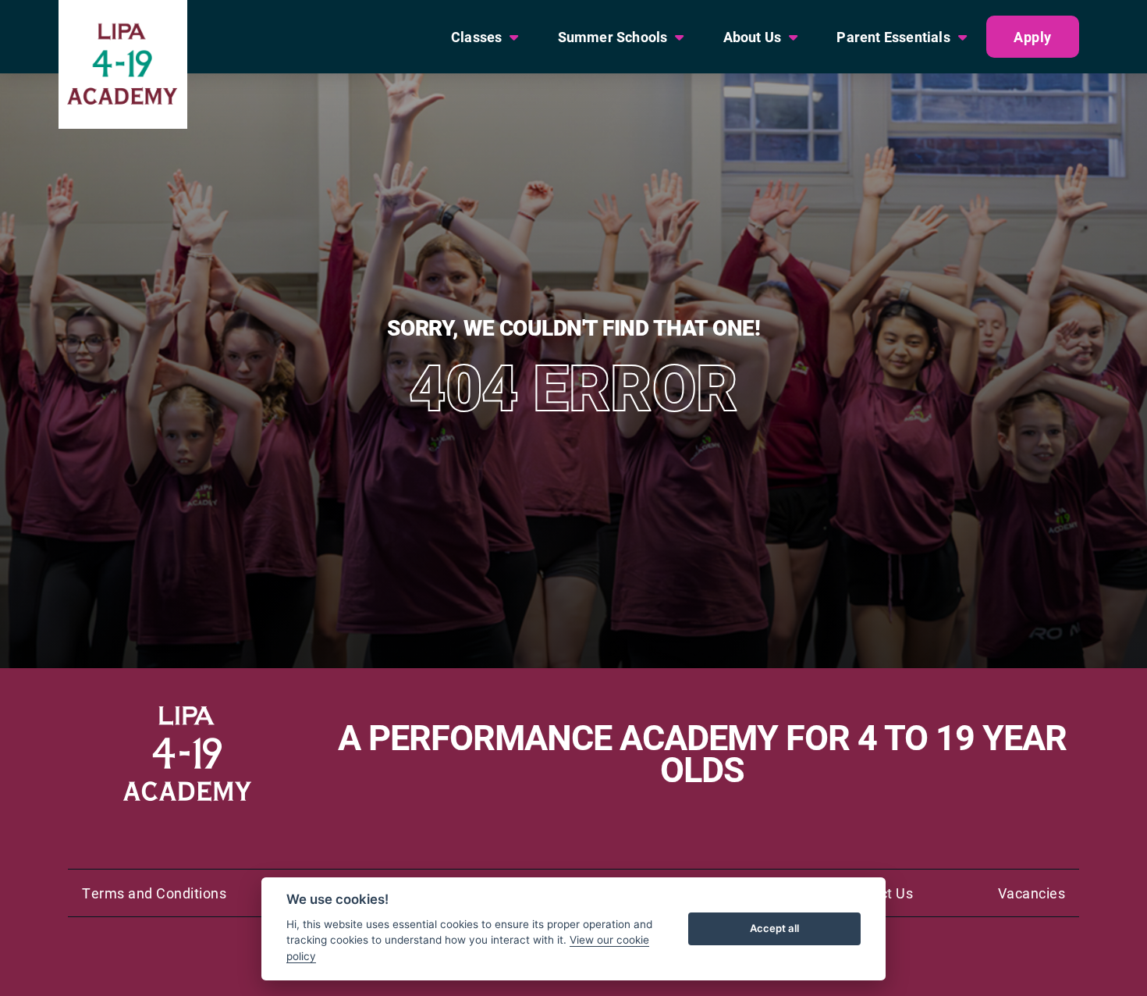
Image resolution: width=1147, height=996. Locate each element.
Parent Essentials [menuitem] (893, 36)
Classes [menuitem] (476, 36)
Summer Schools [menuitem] (613, 36)
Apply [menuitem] (1033, 36)
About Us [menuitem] (752, 36)
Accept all (774, 928)
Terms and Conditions (154, 893)
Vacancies (1032, 893)
